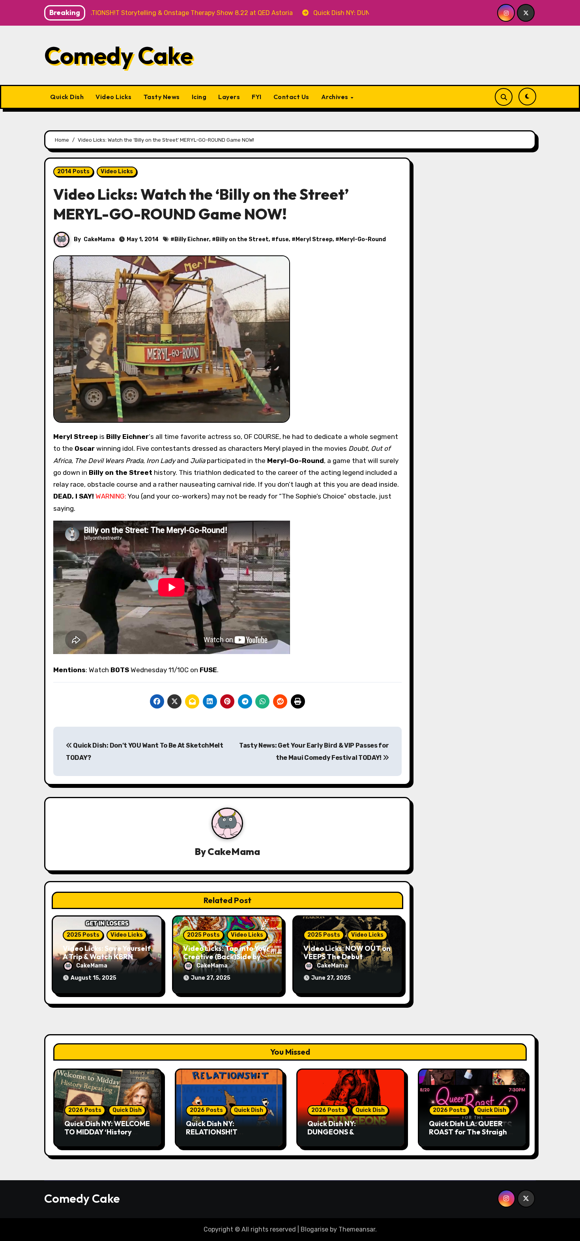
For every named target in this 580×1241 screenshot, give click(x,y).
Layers (229, 97)
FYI (257, 97)
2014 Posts (73, 171)
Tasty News (162, 97)
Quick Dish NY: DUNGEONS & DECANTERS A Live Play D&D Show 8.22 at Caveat (350, 1136)
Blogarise (314, 1229)
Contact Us (291, 97)
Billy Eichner (191, 239)
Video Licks (113, 97)
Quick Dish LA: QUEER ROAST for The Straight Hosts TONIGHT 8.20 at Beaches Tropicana (469, 1136)
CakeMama (99, 239)
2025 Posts (83, 935)
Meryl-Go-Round (362, 239)
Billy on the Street (242, 239)
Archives (335, 97)
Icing (199, 97)
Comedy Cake (118, 55)
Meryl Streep (314, 239)
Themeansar (357, 1229)
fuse (282, 239)
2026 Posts (84, 1110)
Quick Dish (67, 97)
